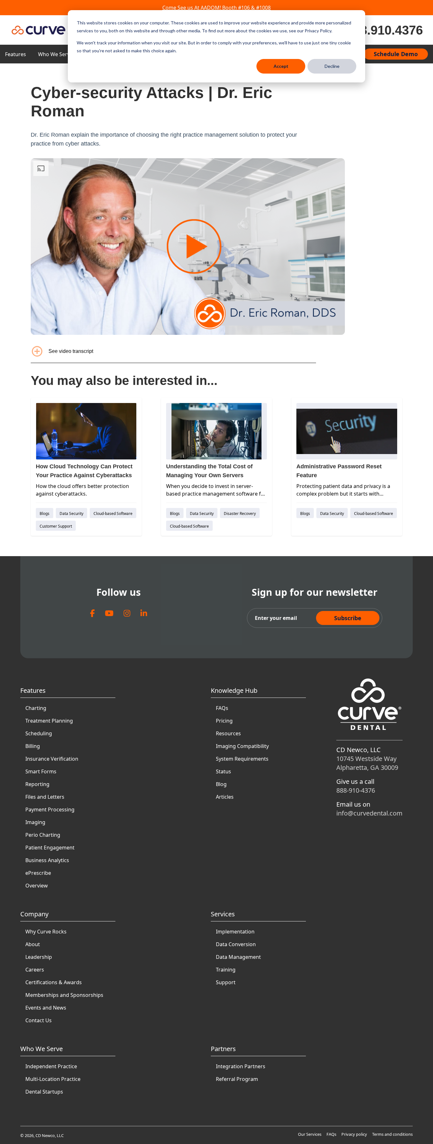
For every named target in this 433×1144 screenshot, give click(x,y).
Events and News (45, 1007)
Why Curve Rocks (46, 931)
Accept (281, 66)
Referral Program (237, 1079)
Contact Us (38, 1020)
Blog (221, 784)
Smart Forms (40, 771)
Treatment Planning (49, 720)
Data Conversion (236, 944)
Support (226, 982)
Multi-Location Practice (53, 1079)
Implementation (235, 931)
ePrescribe (38, 872)
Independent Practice (51, 1066)
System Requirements (242, 758)
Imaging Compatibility (242, 746)
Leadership (38, 956)
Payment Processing (49, 809)
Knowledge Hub (234, 690)
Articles (225, 796)
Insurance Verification (51, 758)
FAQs (222, 708)
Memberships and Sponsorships (64, 994)
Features (15, 54)
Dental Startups (44, 1091)
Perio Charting (42, 834)
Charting (35, 708)
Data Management (238, 956)
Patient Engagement (49, 847)
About (32, 944)
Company (34, 914)
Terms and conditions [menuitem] (392, 1134)
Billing (32, 746)
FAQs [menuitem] (331, 1134)
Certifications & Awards (53, 982)
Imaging (35, 822)
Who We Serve (55, 54)
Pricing (224, 720)
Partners (223, 1048)
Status (223, 771)
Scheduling (38, 733)
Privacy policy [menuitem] (354, 1134)
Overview (36, 885)
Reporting (37, 784)
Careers (34, 969)
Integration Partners (240, 1066)
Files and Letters (44, 796)
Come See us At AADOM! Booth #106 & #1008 (216, 7)
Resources (228, 733)
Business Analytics (47, 860)
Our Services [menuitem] (309, 1134)
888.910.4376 (384, 30)
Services (223, 914)
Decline (332, 66)
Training (226, 969)
